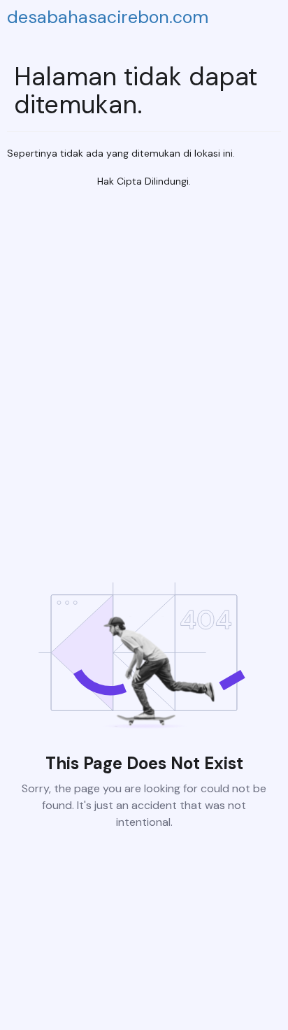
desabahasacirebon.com (107, 17)
